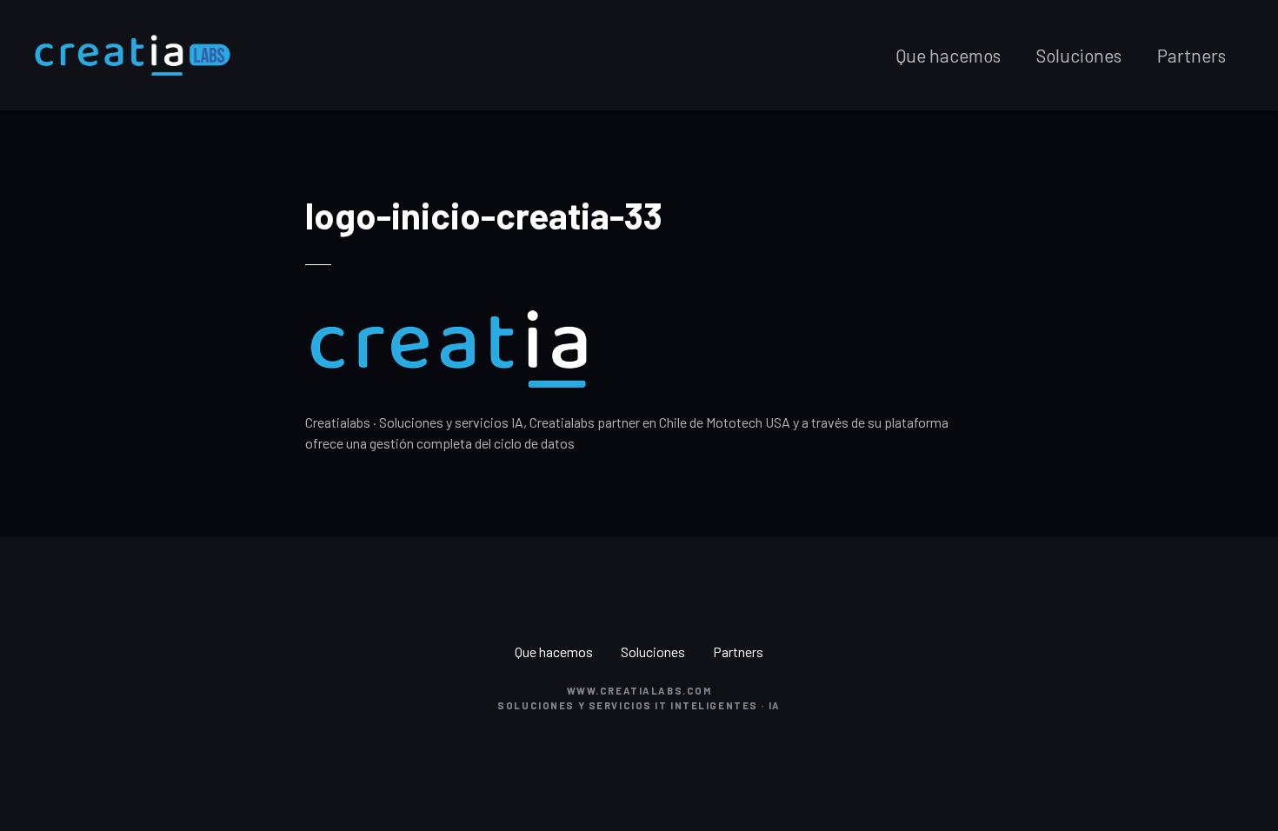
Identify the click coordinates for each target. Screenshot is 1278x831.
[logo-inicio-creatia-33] (448, 317)
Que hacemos (948, 55)
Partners (1191, 55)
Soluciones (1079, 55)
